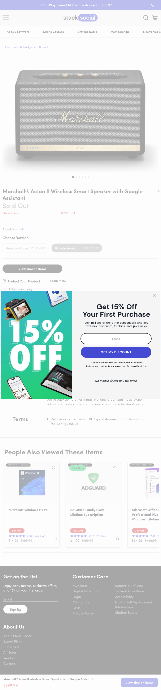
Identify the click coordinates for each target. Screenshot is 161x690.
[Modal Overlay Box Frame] (80, 345)
